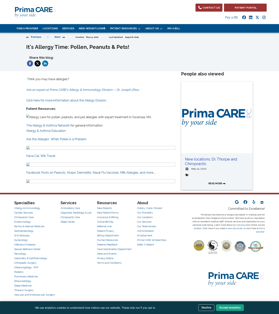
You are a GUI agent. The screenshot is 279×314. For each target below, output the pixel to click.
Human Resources (107, 240)
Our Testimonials (146, 226)
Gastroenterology (24, 230)
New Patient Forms (107, 212)
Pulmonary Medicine (26, 276)
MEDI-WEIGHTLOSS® (92, 28)
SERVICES (68, 28)
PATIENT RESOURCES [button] (124, 28)
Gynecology (21, 240)
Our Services (144, 221)
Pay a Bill (231, 17)
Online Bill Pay (105, 221)
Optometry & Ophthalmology (30, 258)
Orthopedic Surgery (25, 262)
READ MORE (215, 183)
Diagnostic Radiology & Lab (76, 212)
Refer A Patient (145, 244)
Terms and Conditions (109, 262)
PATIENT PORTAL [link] (245, 7)
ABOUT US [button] (152, 28)
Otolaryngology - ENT (26, 267)
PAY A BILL (173, 28)
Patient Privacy (105, 230)
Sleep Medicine (23, 285)
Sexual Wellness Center (27, 249)
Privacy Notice (105, 258)
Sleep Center (68, 221)
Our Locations (145, 217)
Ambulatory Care (70, 208)
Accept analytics (230, 307)
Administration (145, 230)
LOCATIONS (50, 28)
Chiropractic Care (24, 217)
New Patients (104, 208)
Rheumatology (22, 281)
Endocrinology (22, 221)
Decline (206, 307)
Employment (144, 235)
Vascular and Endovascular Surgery (34, 294)
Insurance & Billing (107, 217)
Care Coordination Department (114, 249)
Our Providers (145, 212)
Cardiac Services (23, 212)
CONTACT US (211, 7)
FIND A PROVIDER (27, 28)
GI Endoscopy (22, 235)
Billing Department (108, 235)
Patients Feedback (107, 244)
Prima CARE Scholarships (151, 240)
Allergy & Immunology (27, 208)
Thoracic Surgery (24, 290)
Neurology (20, 253)
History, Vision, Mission (149, 208)
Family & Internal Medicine (29, 226)
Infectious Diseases (24, 244)
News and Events (107, 253)
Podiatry (19, 271)
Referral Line (104, 226)
